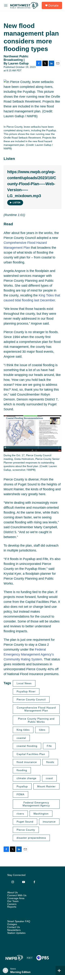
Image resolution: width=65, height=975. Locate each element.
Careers (11, 904)
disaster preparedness (31, 837)
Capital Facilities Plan (31, 754)
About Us (12, 892)
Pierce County (26, 829)
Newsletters (14, 930)
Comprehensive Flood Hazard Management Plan (36, 709)
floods (50, 762)
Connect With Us (16, 895)
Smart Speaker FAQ (18, 921)
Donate (53, 5)
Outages (12, 924)
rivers (20, 813)
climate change (26, 778)
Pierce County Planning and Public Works (36, 720)
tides (42, 729)
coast (49, 778)
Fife (49, 745)
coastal (21, 737)
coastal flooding (27, 745)
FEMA (20, 794)
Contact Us (13, 927)
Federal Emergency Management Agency (36, 804)
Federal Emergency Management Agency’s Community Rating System (29, 654)
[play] (5, 970)
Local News (24, 683)
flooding (22, 770)
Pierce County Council (31, 699)
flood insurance (27, 762)
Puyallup (22, 786)
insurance (49, 821)
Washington (41, 813)
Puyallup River (26, 691)
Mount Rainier (46, 786)
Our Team (13, 901)
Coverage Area (15, 898)
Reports (11, 906)
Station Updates (16, 933)
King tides (23, 729)
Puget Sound (25, 821)
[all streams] (60, 970)
